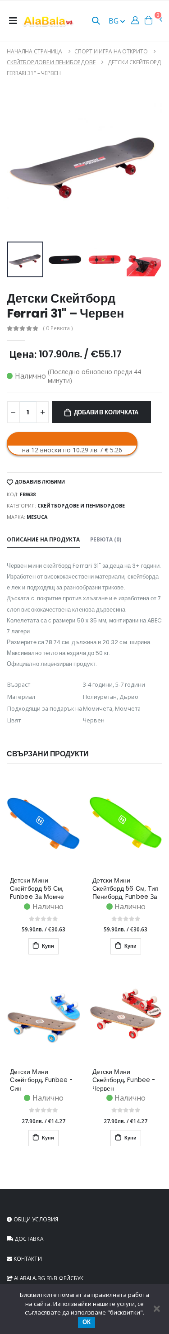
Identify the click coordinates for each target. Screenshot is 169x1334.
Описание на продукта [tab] (43, 539)
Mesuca (37, 516)
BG (114, 21)
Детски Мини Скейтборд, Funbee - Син (41, 1080)
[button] (96, 21)
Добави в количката (106, 412)
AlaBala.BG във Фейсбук (48, 1278)
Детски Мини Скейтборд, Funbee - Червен (123, 1080)
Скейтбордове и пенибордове (51, 62)
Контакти (27, 1258)
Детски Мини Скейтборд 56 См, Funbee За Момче (37, 889)
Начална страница (34, 51)
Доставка (28, 1238)
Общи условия (35, 1219)
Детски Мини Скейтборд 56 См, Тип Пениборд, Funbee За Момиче (125, 889)
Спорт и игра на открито (110, 51)
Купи (47, 946)
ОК (86, 1322)
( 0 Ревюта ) (58, 328)
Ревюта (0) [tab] (105, 539)
